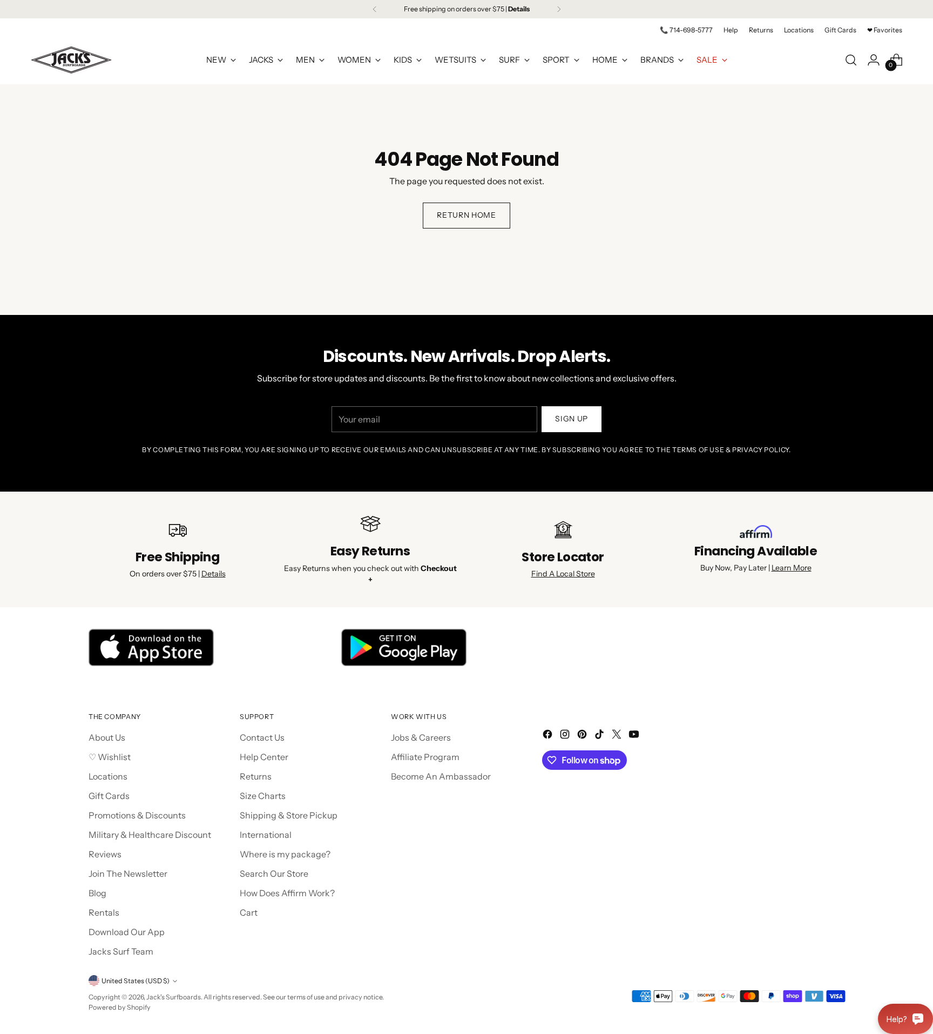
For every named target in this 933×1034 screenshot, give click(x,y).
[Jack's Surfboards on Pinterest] (583, 736)
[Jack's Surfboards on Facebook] (548, 736)
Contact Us (262, 737)
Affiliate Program (425, 756)
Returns (256, 776)
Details (213, 574)
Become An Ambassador (441, 776)
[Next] (559, 9)
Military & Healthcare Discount (150, 834)
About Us (107, 737)
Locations (108, 776)
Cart (249, 912)
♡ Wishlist (110, 756)
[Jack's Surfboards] (71, 59)
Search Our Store (274, 873)
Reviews (105, 854)
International (266, 834)
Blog (97, 893)
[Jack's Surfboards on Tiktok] (600, 736)
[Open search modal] (851, 60)
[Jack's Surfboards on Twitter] (617, 736)
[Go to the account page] (873, 60)
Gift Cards (109, 795)
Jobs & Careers (421, 737)
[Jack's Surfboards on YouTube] (634, 736)
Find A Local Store (563, 574)
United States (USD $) (136, 981)
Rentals (104, 912)
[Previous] (375, 9)
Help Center (264, 756)
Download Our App (127, 931)
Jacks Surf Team (121, 951)
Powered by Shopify (120, 1007)
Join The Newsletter (128, 873)
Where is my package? (285, 854)
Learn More (792, 568)
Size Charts (263, 795)
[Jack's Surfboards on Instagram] (565, 736)
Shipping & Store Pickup (288, 815)
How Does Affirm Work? (287, 893)
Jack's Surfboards (173, 997)
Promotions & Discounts (137, 815)
